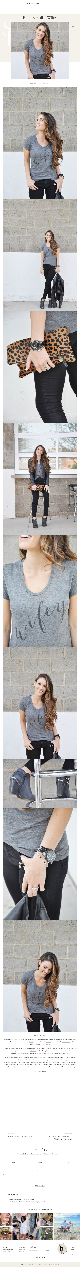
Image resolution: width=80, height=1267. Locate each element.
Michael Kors (66, 1042)
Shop (74, 1247)
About (74, 1249)
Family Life (8, 1252)
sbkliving (5, 1214)
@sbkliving (47, 1209)
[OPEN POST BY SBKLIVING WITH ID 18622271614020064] (46, 1219)
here (68, 1039)
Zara (35, 1039)
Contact (73, 1252)
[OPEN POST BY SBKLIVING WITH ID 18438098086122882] (26, 1226)
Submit (47, 1249)
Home (5, 1247)
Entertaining (9, 1249)
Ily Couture (14, 1039)
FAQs (74, 1254)
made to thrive (54, 1264)
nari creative (42, 1264)
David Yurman (45, 1044)
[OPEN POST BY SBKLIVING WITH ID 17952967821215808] (46, 1233)
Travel (22, 1252)
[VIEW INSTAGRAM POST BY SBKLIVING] (10, 1224)
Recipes (22, 1249)
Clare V (48, 1042)
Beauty (22, 1247)
